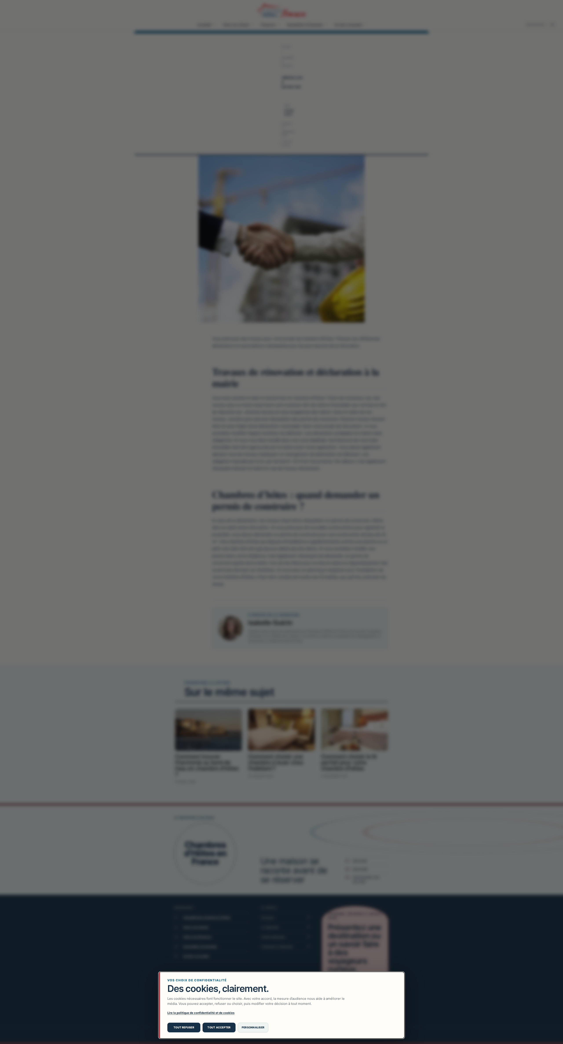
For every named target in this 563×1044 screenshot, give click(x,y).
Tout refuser (184, 1027)
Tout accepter (218, 1027)
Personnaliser (253, 1027)
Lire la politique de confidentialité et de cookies (200, 1013)
